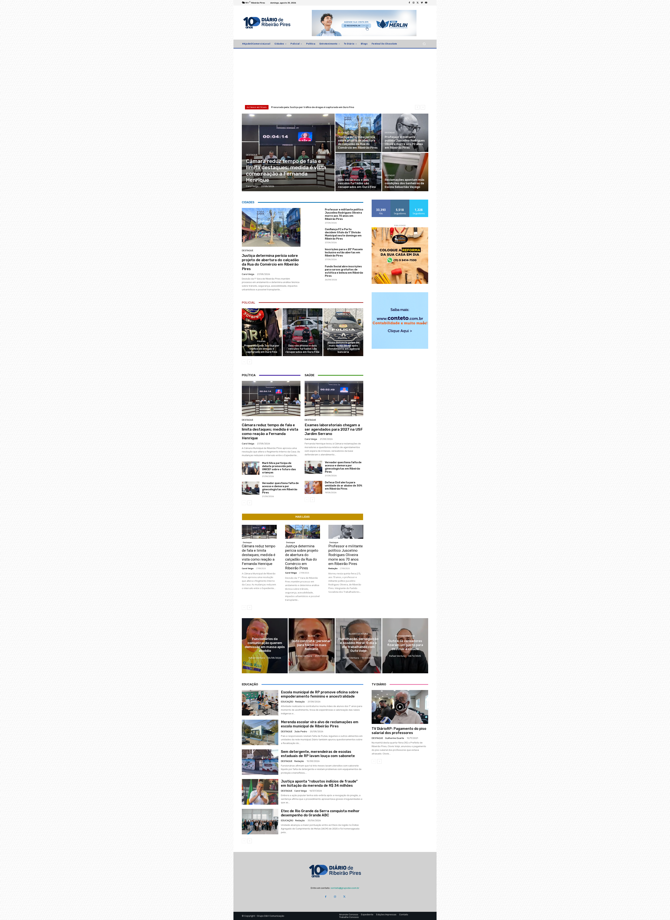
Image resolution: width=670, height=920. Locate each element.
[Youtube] (426, 3)
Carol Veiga (248, 274)
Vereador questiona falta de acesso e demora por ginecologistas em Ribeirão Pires (280, 488)
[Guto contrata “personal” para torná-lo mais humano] (311, 645)
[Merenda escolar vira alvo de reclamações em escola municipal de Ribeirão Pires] (260, 732)
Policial (261, 341)
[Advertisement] (335, 76)
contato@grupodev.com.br (345, 888)
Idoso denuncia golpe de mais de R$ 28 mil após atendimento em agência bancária (343, 347)
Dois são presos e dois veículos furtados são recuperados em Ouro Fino (302, 348)
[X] (418, 3)
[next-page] (249, 362)
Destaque (252, 155)
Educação (287, 702)
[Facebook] (409, 3)
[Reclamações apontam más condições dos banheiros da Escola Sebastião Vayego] (405, 172)
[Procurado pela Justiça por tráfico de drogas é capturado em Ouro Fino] (262, 332)
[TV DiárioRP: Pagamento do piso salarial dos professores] (400, 707)
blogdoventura (358, 634)
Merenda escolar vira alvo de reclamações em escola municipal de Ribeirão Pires (319, 724)
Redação (332, 568)
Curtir (381, 201)
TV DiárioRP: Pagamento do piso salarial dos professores (399, 731)
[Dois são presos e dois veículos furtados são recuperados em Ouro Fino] (358, 172)
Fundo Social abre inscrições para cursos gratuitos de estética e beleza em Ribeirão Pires (344, 271)
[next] (423, 107)
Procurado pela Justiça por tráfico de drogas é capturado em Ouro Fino (261, 348)
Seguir (400, 201)
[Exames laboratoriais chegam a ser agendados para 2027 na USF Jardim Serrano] (334, 398)
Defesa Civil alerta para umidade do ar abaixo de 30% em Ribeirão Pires (343, 485)
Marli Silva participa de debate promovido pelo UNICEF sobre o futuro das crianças (279, 467)
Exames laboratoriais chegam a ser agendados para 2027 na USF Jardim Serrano (334, 429)
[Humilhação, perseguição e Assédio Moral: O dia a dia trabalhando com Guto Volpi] (358, 645)
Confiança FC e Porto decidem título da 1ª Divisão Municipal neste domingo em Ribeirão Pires (343, 234)
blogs (264, 634)
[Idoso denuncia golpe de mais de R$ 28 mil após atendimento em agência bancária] (343, 332)
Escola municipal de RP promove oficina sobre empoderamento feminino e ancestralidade (319, 694)
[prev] (417, 107)
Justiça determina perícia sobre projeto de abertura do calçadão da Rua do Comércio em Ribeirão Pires (331, 107)
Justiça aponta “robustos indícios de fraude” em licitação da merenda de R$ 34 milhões (319, 783)
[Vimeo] (422, 3)
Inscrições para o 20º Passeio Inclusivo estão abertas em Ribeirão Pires (344, 252)
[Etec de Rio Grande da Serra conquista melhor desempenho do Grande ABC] (260, 821)
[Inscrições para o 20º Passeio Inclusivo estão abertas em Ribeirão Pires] (313, 254)
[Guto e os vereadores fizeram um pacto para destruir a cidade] (405, 645)
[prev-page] (244, 362)
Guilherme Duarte (394, 738)
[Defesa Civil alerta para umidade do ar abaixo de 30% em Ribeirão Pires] (313, 487)
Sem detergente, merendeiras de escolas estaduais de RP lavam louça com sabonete (318, 754)
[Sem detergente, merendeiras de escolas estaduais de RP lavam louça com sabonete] (260, 762)
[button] (424, 44)
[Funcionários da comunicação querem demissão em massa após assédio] (265, 645)
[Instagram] (413, 3)
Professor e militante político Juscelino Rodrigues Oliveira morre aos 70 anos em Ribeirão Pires (344, 214)
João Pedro (300, 731)
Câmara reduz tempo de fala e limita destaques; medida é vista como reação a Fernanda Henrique (270, 431)
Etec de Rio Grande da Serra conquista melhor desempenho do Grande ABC (320, 813)
